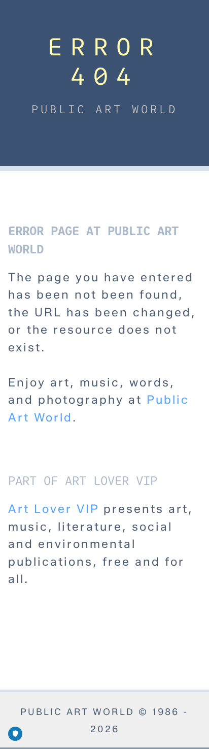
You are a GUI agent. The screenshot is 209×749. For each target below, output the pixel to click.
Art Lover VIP (53, 509)
